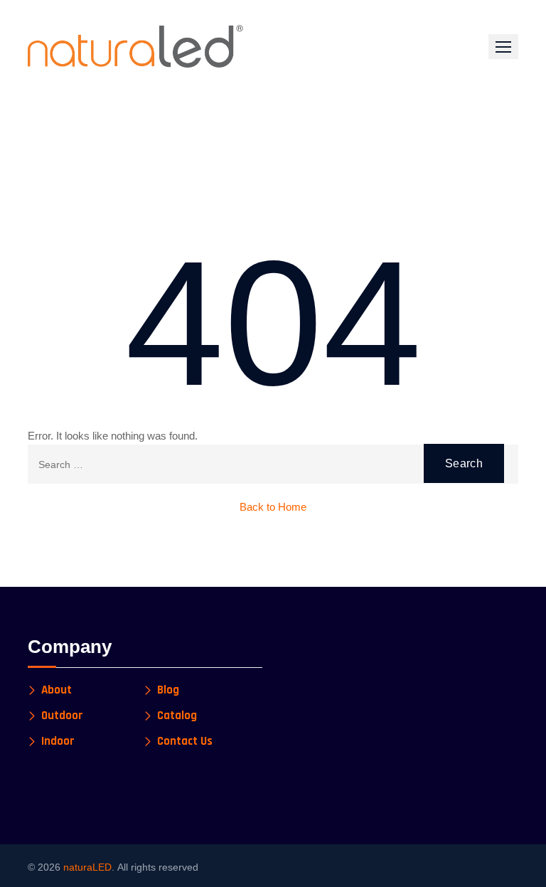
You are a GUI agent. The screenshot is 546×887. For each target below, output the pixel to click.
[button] (503, 46)
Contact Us (185, 741)
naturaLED (87, 867)
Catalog (177, 715)
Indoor (58, 741)
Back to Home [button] (273, 507)
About (56, 690)
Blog (168, 690)
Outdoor (62, 715)
